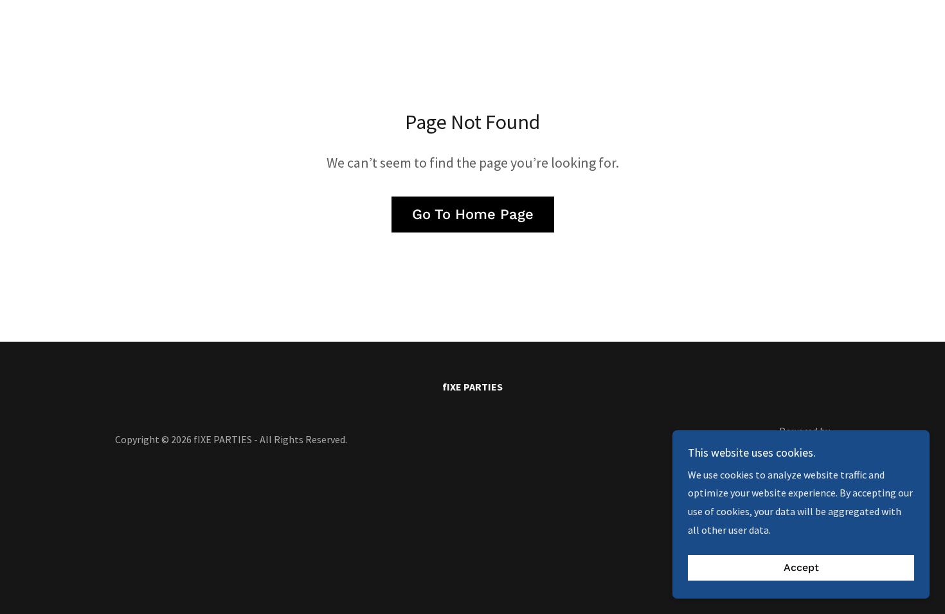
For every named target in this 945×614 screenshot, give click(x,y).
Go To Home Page (473, 214)
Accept (801, 568)
